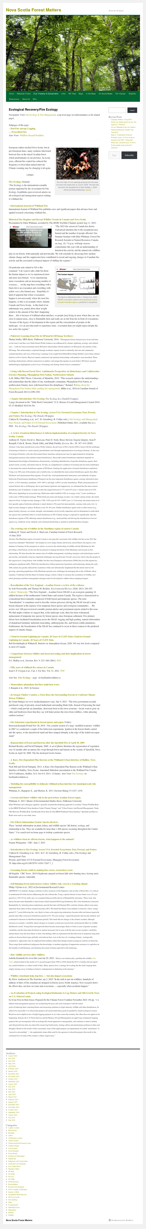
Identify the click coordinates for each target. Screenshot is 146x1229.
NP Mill (11, 1171)
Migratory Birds (13, 1169)
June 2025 (11, 1089)
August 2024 (12, 1115)
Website (11, 1212)
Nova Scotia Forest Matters (33, 10)
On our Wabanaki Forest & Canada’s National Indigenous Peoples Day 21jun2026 (123, 129)
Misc (35, 99)
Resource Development (16, 1187)
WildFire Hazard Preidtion (32, 135)
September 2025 (13, 1081)
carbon (10, 1135)
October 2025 (13, 1079)
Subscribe (129, 155)
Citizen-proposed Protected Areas (19, 1143)
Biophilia (132, 93)
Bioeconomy (14, 99)
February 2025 (13, 1099)
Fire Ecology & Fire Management (41, 114)
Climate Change (13, 1145)
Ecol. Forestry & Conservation (46, 93)
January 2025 (12, 1102)
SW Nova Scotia (14, 1197)
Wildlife (11, 1215)
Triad (10, 1202)
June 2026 (11, 1061)
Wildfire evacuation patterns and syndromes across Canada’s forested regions (77, 300)
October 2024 (13, 1110)
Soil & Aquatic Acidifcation (17, 1189)
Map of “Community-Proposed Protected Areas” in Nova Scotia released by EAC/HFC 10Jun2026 (123, 137)
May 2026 (11, 1063)
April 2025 (12, 1094)
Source (88, 190)
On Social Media (105, 93)
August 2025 (12, 1084)
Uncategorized (13, 1205)
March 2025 (12, 1097)
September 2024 (13, 1112)
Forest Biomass (13, 1151)
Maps (81, 93)
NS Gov (11, 1176)
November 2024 (13, 1107)
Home (11, 93)
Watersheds (12, 1210)
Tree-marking (12, 1199)
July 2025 (11, 1086)
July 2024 (11, 1117)
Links (63, 93)
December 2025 (13, 1074)
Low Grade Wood (14, 1166)
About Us (26, 99)
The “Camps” (120, 93)
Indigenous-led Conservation (18, 1161)
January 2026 (12, 1071)
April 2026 (12, 1066)
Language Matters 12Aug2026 (121, 119)
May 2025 (11, 1092)
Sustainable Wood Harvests (17, 1194)
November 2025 (13, 1076)
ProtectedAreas (13, 1181)
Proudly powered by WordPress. (122, 1220)
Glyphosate (12, 1158)
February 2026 (13, 1068)
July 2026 (11, 1058)
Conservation (12, 1148)
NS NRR (11, 1179)
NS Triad (72, 93)
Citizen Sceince (13, 1140)
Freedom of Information (16, 1156)
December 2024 (13, 1104)
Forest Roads (12, 1153)
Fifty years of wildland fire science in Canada (32, 667)
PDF (59, 660)
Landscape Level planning (17, 1163)
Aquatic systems (13, 1128)
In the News (91, 93)
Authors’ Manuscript (18, 591)
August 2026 (12, 1056)
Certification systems (15, 1138)
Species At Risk (13, 1192)
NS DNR (11, 1174)
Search (132, 110)
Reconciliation (13, 1184)
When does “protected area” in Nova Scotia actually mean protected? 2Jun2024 (123, 145)
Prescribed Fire (19, 131)
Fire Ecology (15, 181)
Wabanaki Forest (24, 93)
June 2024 (11, 1120)
